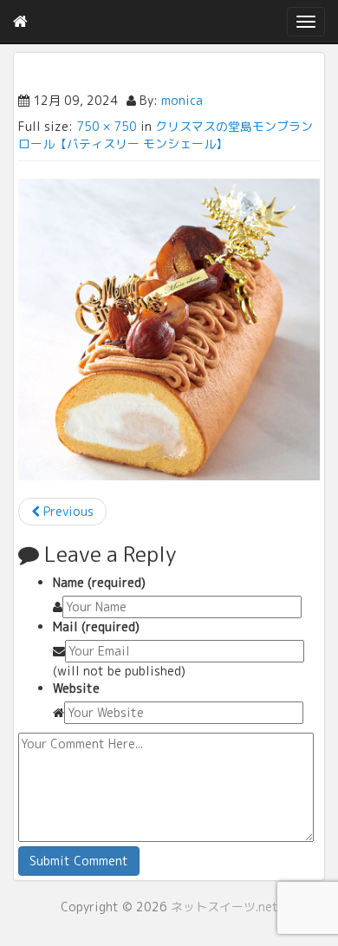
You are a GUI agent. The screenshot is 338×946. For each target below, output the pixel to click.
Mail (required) (96, 626)
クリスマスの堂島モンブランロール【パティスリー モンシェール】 (165, 135)
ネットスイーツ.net (224, 906)
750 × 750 (106, 126)
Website (76, 688)
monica (182, 100)
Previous (67, 511)
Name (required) (99, 582)
